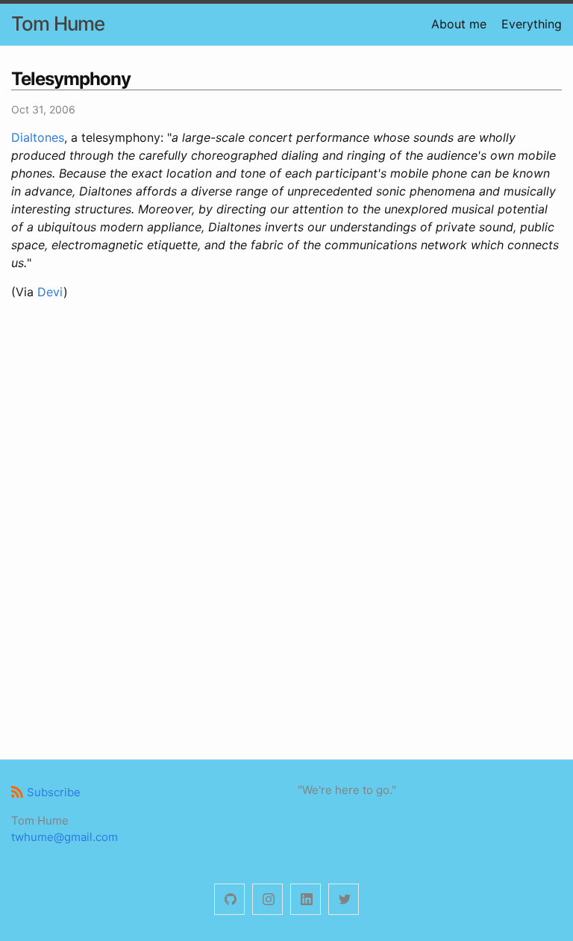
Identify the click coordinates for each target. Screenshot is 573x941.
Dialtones (37, 137)
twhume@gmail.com (64, 837)
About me (458, 23)
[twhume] (229, 900)
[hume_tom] (267, 900)
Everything (531, 23)
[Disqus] (286, 527)
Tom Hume (57, 23)
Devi (50, 291)
